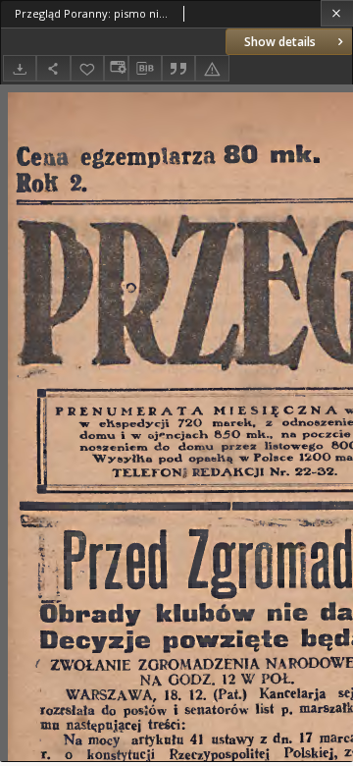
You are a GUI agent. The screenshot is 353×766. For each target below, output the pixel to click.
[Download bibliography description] (145, 68)
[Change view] (115, 68)
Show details (280, 41)
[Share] (53, 68)
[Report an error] (211, 68)
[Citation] (178, 68)
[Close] (337, 13)
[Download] (19, 68)
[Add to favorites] (87, 68)
